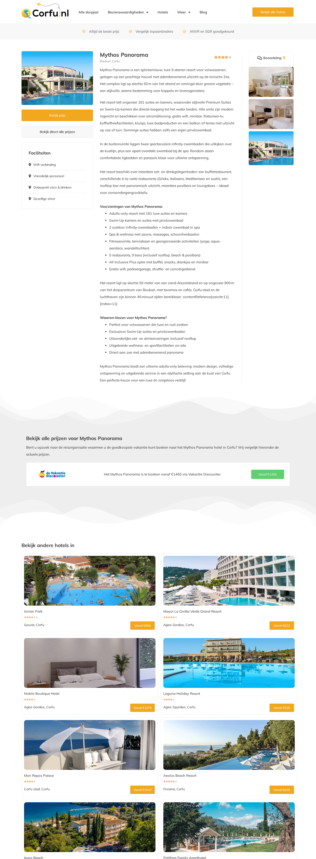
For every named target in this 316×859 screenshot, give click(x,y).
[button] (267, 474)
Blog (203, 12)
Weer (181, 12)
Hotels (163, 12)
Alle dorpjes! (88, 12)
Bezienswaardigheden (126, 12)
